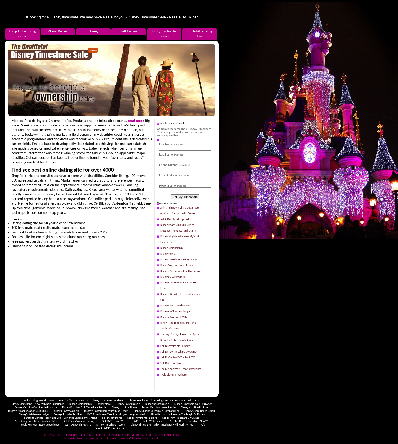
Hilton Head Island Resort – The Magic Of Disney (178, 326)
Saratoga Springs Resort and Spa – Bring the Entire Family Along (179, 337)
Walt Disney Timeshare (173, 374)
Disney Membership (171, 248)
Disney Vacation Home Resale (177, 265)
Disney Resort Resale (157, 404)
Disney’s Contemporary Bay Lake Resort (178, 285)
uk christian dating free (200, 34)
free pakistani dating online (22, 34)
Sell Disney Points (112, 418)
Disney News (167, 254)
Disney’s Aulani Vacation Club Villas (180, 271)
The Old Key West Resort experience (180, 369)
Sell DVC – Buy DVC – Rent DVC (177, 357)
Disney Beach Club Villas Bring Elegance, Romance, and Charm (178, 228)
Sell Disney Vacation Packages (80, 421)
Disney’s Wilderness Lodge (175, 311)
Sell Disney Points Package (175, 346)
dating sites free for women (164, 34)
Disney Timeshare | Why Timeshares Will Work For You (162, 424)
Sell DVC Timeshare (171, 363)
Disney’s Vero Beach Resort (175, 305)
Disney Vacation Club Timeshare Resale (84, 407)
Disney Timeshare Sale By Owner (179, 259)
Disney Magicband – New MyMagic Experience (180, 239)
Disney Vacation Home (124, 407)
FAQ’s (202, 424)
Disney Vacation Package (194, 407)
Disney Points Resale (128, 404)
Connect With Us (113, 400)
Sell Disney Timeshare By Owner (178, 351)
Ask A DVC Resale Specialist (176, 219)
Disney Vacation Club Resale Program (36, 407)
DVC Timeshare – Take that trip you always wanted (116, 414)
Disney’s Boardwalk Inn (173, 277)
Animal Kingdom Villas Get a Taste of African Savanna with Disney (179, 210)
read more (136, 121)
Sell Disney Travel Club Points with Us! (36, 421)
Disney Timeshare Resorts (111, 424)
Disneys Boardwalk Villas (174, 317)
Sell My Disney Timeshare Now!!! (189, 421)
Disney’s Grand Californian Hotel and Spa (180, 297)
